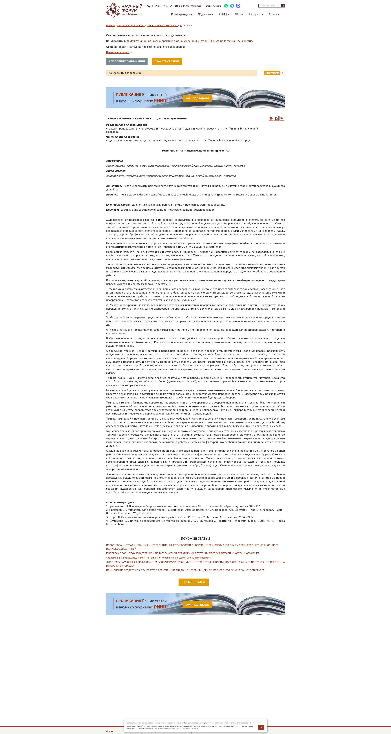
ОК (261, 727)
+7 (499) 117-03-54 (162, 5)
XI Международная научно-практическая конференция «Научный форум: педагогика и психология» (190, 40)
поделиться (282, 118)
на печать (271, 118)
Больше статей (194, 582)
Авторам (254, 14)
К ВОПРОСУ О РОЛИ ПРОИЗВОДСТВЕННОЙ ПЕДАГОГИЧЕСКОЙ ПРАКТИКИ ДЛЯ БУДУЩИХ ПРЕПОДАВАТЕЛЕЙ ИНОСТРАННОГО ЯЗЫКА (182, 553)
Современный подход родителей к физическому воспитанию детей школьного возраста (158, 557)
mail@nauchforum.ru (190, 5)
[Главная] (124, 10)
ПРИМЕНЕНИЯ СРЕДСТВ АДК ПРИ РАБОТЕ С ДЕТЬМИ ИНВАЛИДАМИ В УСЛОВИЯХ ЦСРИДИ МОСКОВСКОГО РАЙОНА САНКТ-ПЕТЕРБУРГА (185, 570)
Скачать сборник (167, 61)
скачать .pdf (276, 118)
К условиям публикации (127, 61)
